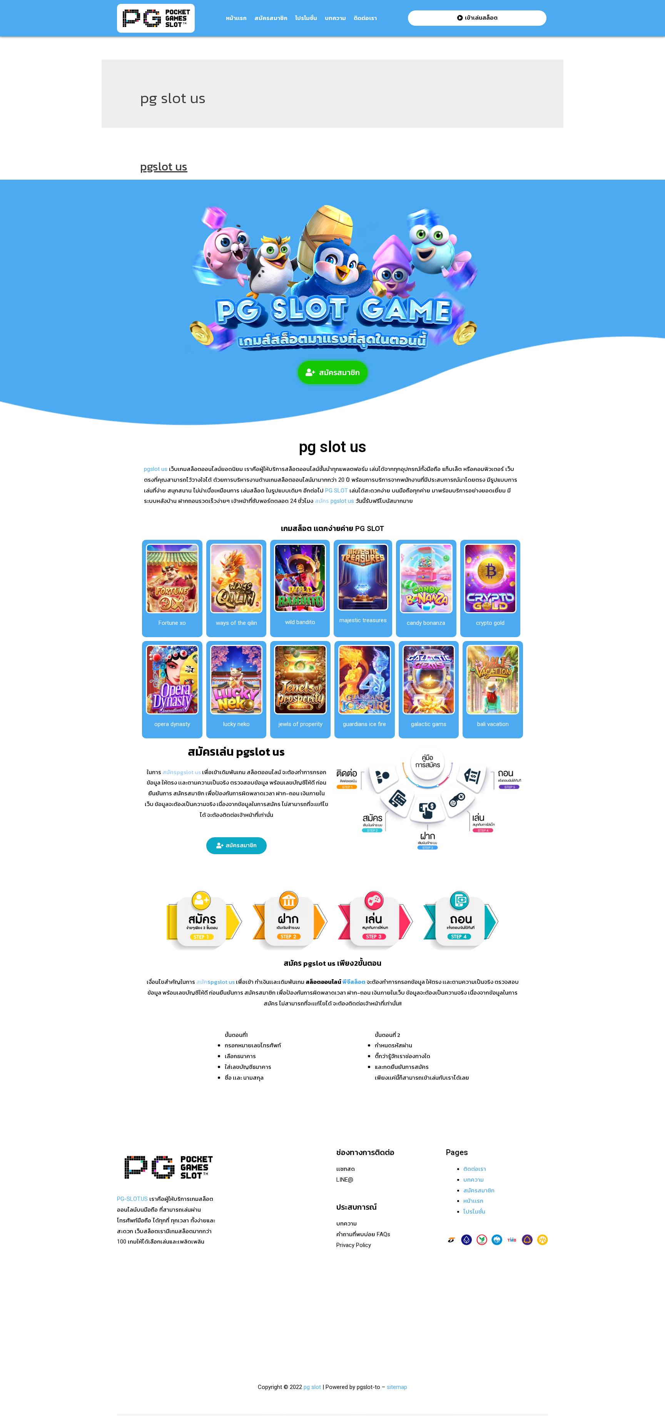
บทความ (335, 18)
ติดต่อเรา (365, 18)
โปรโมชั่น (306, 18)
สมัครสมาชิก (270, 18)
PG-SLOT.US (132, 1198)
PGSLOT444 (242, 1308)
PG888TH (239, 1243)
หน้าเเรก (236, 18)
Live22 (235, 1222)
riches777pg (242, 1179)
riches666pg (242, 1190)
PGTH (234, 1329)
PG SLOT (336, 490)
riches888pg (242, 1168)
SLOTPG (237, 1318)
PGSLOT (237, 1211)
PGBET (235, 1340)
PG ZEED (238, 1297)
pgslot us (163, 166)
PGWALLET (241, 1286)
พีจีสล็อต (354, 981)
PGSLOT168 (242, 1275)
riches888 (239, 1200)
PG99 (233, 1254)
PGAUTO (238, 1350)
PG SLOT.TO (242, 1265)
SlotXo (235, 1233)
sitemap (397, 1387)
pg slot (312, 1387)
